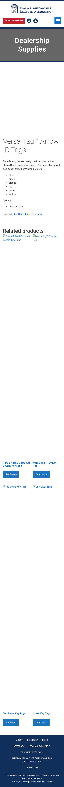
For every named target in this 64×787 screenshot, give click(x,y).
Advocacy (19, 746)
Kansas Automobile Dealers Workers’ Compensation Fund (32, 759)
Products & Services (32, 752)
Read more (11, 474)
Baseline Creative (45, 781)
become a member (13, 20)
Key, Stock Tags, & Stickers (27, 214)
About (19, 740)
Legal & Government (39, 746)
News (45, 740)
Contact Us (32, 767)
